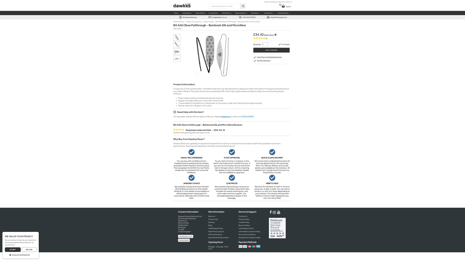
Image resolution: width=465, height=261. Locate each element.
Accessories (213, 13)
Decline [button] (29, 249)
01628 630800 (247, 116)
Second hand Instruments (218, 237)
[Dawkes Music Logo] (182, 9)
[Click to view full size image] (176, 40)
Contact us (288, 2)
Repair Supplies (240, 13)
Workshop (254, 13)
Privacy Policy (244, 219)
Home (176, 13)
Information (268, 13)
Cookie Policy (244, 222)
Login (266, 2)
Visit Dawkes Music (215, 228)
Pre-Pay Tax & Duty (263, 61)
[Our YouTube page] (278, 213)
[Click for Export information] (275, 35)
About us (281, 2)
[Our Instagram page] (275, 213)
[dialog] (20, 245)
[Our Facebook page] (270, 213)
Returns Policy (244, 225)
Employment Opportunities (249, 237)
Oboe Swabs (208, 21)
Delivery (211, 222)
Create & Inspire (282, 13)
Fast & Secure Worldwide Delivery (269, 57)
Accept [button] (13, 249)
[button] (20, 255)
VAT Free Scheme (215, 234)
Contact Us (243, 216)
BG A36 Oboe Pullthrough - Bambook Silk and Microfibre (238, 21)
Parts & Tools (226, 13)
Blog (210, 225)
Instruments (186, 13)
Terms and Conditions (247, 234)
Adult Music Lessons (216, 231)
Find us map (213, 219)
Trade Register (273, 2)
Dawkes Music (179, 21)
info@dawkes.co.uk (185, 236)
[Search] (242, 6)
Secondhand (200, 13)
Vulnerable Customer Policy (250, 231)
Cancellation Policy (246, 228)
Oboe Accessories (194, 21)
